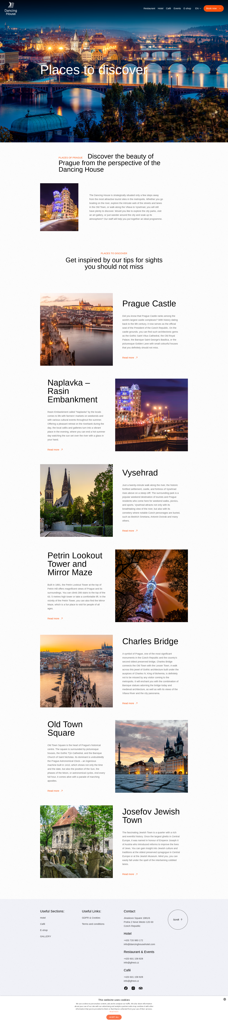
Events (177, 8)
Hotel (160, 8)
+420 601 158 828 (133, 958)
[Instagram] (133, 988)
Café (168, 8)
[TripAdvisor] (141, 988)
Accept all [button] (114, 1017)
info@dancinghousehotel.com (139, 944)
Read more (128, 357)
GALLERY (45, 936)
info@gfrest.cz (131, 962)
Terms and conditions (93, 924)
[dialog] (114, 1009)
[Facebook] (126, 988)
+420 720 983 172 (133, 940)
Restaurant (149, 8)
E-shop (187, 8)
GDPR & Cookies (91, 917)
